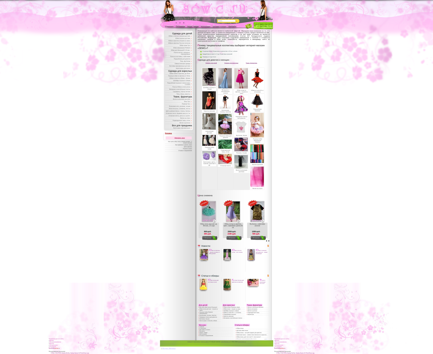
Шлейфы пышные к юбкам (231, 310)
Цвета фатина (188, 146)
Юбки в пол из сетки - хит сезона (237, 250)
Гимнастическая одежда (182, 63)
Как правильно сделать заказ (183, 144)
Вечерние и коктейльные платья (233, 318)
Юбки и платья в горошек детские (179, 36)
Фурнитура (251, 314)
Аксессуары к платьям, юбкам (208, 320)
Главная (201, 326)
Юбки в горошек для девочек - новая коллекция (261, 251)
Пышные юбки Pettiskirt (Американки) (206, 312)
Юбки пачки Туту (185, 45)
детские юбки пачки (242, 330)
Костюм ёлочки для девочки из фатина (238, 280)
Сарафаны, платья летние (181, 91)
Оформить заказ (180, 138)
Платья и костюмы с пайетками (180, 56)
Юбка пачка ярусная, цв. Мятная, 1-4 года (208, 224)
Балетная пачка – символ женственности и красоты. (252, 334)
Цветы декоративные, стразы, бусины (178, 111)
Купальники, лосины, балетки (207, 315)
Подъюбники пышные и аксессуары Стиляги (178, 83)
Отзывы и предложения (206, 335)
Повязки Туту (186, 104)
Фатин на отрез (185, 118)
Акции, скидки (193, 26)
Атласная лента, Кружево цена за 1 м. (178, 113)
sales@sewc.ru (225, 342)
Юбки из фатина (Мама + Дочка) (180, 78)
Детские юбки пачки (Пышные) (208, 307)
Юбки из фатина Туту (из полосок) (179, 43)
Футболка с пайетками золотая (257, 224)
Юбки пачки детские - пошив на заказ (208, 309)
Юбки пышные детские (182, 38)
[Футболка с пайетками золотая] (257, 222)
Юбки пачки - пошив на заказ (232, 309)
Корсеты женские (229, 316)
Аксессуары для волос (183, 68)
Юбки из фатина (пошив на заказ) (179, 41)
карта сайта (205, 342)
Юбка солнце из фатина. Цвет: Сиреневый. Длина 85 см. (233, 225)
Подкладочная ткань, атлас (181, 120)
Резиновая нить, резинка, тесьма (179, 106)
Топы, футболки (185, 61)
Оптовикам (180, 26)
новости (190, 342)
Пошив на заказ (187, 148)
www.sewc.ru (242, 342)
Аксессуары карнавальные (181, 128)
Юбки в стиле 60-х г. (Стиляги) (232, 312)
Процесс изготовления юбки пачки (246, 339)
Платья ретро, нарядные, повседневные (182, 53)
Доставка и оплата (219, 26)
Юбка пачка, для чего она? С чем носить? (249, 337)
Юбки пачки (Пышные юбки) (232, 307)
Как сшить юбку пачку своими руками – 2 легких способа (180, 142)
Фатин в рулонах (252, 310)
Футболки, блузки (204, 319)
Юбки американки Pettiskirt (181, 48)
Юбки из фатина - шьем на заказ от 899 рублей (214, 251)
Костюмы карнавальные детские (179, 66)
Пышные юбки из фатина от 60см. (179, 76)
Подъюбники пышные (230, 314)
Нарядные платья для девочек (208, 317)
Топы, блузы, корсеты (183, 94)
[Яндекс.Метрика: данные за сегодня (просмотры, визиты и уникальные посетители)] (168, 348)
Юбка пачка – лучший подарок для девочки (249, 332)
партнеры (197, 342)
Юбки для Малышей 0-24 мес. (180, 50)
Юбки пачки (240, 328)
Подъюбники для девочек (182, 59)
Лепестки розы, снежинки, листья (179, 108)
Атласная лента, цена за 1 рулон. (179, 116)
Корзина (168, 133)
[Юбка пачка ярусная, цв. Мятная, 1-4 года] (208, 222)
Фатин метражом (252, 309)
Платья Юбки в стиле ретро (181, 87)
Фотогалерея (206, 26)
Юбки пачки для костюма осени (213, 280)
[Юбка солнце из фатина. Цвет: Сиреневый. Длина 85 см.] (233, 222)
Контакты (232, 26)
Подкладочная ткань (253, 312)
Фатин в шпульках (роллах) (255, 307)
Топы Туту (187, 101)
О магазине (169, 26)
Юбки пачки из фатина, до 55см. (180, 73)
